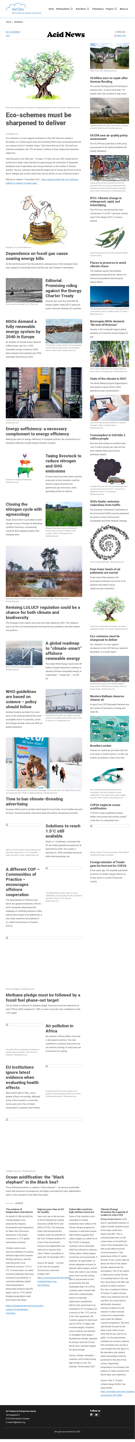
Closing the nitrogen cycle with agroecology (24, 509)
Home (8, 22)
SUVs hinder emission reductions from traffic (105, 503)
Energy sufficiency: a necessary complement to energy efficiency (37, 431)
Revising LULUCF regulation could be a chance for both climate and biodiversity (43, 612)
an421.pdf (121, 36)
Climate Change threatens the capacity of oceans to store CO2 (114, 1212)
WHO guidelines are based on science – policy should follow (21, 699)
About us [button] (124, 9)
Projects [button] (110, 9)
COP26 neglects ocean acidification (105, 806)
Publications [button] (98, 9)
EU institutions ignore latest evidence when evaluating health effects (22, 1077)
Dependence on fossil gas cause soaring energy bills (37, 256)
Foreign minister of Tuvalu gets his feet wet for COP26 (108, 864)
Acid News (18, 22)
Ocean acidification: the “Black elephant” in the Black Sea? (35, 1180)
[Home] (23, 7)
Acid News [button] (81, 9)
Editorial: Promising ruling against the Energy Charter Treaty (63, 288)
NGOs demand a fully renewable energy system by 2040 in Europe (23, 329)
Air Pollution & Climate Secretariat (26, 13)
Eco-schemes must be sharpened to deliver (105, 638)
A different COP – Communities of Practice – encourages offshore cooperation (23, 882)
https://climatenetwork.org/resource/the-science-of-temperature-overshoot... (25, 1309)
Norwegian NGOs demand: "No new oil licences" (107, 323)
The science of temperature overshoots (19, 1211)
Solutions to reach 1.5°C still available (63, 831)
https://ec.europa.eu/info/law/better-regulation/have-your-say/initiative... (54, 1281)
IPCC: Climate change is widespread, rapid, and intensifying (106, 201)
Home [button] (51, 9)
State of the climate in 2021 (108, 378)
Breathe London (100, 745)
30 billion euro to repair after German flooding (109, 79)
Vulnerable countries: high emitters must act (81, 1211)
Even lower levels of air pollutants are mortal (105, 571)
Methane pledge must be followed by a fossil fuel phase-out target (43, 997)
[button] (73, 9)
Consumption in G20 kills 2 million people (107, 437)
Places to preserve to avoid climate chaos (108, 264)
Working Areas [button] (63, 9)
